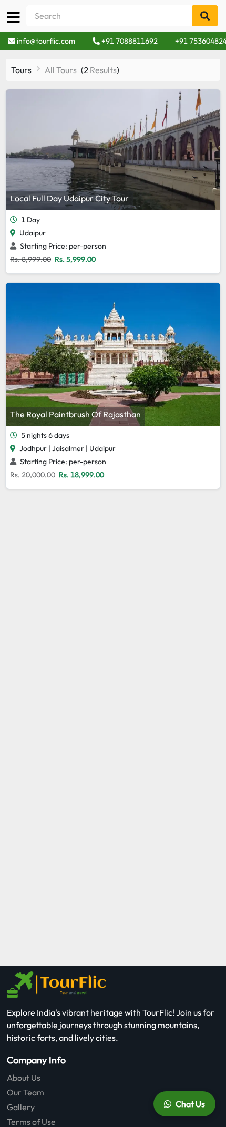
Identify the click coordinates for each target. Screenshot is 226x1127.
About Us (23, 1077)
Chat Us (190, 1104)
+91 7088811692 (129, 41)
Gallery (21, 1107)
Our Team (25, 1092)
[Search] (205, 15)
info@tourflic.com (46, 41)
